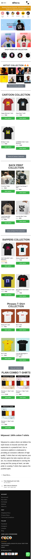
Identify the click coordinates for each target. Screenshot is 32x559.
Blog (2, 531)
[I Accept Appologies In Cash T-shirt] (23, 345)
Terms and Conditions (7, 517)
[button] (3, 25)
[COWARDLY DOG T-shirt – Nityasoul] (23, 133)
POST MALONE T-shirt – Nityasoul (7, 258)
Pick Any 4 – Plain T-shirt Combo (7, 391)
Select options (8, 118)
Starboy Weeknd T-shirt (22, 258)
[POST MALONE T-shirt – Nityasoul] (8, 249)
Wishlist (3, 504)
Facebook (4, 524)
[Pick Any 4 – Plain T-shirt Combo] (8, 382)
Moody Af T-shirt (5, 324)
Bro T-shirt (4, 353)
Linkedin (3, 528)
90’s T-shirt (19, 324)
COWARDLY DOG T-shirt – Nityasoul (22, 142)
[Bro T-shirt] (8, 345)
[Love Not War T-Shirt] (23, 207)
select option (8, 397)
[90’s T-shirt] (23, 316)
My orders (4, 499)
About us (3, 506)
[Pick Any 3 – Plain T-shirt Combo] (8, 412)
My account (4, 497)
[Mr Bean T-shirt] (8, 133)
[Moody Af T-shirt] (8, 316)
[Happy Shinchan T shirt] (8, 104)
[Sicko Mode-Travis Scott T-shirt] (23, 281)
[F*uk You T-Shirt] (8, 177)
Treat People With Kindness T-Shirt (5, 217)
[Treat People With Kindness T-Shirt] (8, 207)
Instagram (4, 526)
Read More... (7, 475)
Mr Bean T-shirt (5, 142)
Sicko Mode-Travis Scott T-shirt (22, 290)
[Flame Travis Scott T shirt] (8, 281)
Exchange (4, 502)
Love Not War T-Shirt (21, 216)
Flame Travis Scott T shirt (7, 289)
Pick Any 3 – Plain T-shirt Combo (7, 421)
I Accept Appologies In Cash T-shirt (22, 354)
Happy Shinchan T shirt (7, 113)
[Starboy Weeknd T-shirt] (23, 249)
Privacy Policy (5, 515)
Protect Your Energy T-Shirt (22, 187)
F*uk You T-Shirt (5, 186)
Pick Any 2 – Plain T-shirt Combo (22, 391)
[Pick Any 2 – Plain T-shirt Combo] (23, 382)
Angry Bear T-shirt (20, 113)
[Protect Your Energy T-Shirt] (23, 177)
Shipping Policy (5, 513)
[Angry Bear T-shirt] (23, 104)
